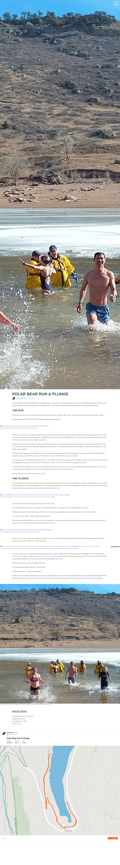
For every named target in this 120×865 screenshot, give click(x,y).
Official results (17, 724)
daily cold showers (45, 556)
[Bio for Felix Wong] (13, 399)
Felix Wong (21, 398)
